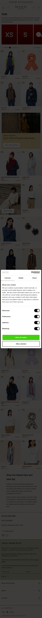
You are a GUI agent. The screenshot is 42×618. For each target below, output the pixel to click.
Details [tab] (21, 278)
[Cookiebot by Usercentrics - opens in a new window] (31, 272)
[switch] (37, 316)
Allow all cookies (21, 337)
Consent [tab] (7, 278)
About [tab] (34, 278)
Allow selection (21, 344)
